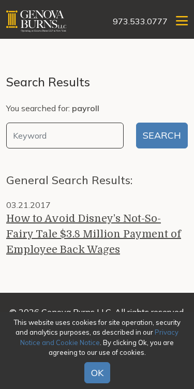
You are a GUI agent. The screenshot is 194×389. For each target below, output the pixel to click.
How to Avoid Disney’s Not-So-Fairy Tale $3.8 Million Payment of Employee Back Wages (93, 234)
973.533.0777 (140, 21)
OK (97, 373)
